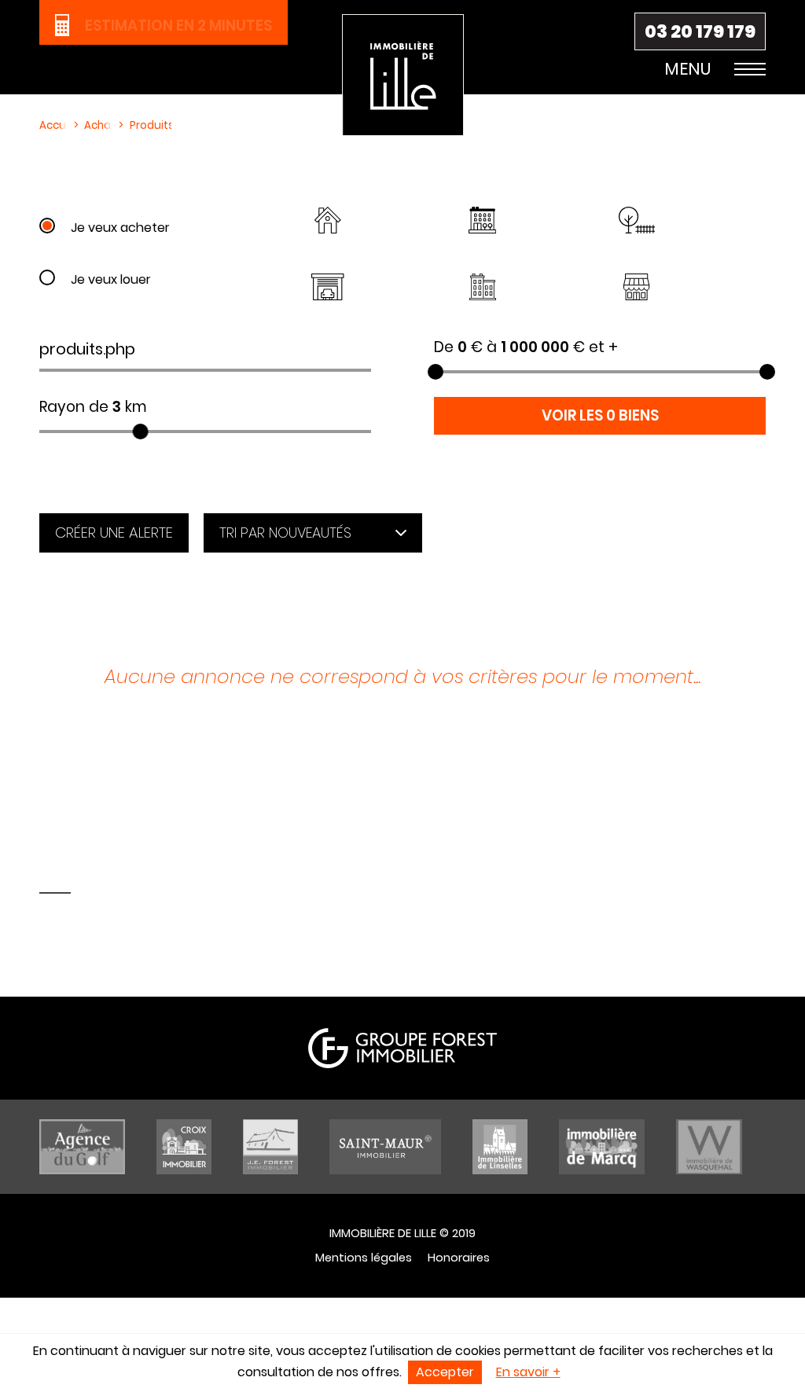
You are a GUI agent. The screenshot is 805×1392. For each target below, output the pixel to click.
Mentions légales (363, 1257)
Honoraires (459, 1257)
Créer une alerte (114, 532)
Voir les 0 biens (600, 415)
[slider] (141, 431)
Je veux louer (111, 279)
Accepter (445, 1372)
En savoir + (528, 1372)
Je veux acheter (120, 228)
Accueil (50, 125)
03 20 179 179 (700, 31)
